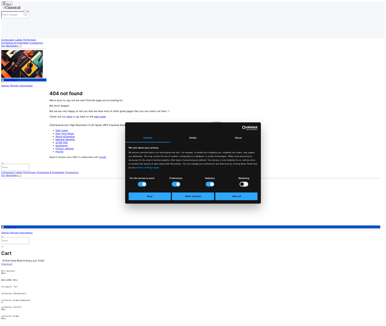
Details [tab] (193, 137)
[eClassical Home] (25, 8)
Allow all (236, 196)
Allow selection (193, 196)
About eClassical (65, 136)
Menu (8, 4)
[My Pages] (6, 33)
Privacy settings (64, 148)
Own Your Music (64, 133)
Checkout (6, 264)
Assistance (61, 145)
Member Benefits (65, 139)
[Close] (2, 163)
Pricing (59, 151)
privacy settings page (147, 167)
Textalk (102, 157)
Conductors (36, 42)
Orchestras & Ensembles (15, 42)
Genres (5, 85)
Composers (7, 39)
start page (100, 116)
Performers (29, 39)
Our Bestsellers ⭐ (11, 45)
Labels (18, 39)
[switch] (176, 184)
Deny (149, 196)
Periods (14, 85)
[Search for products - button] (25, 13)
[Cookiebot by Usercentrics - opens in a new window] (244, 128)
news (69, 116)
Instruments (26, 85)
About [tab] (238, 137)
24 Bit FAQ (61, 142)
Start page (61, 130)
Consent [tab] (147, 137)
